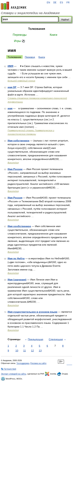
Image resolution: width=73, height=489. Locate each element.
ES (61, 2)
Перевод (30, 57)
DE (55, 2)
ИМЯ (10, 66)
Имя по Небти (16, 258)
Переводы (20, 34)
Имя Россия (15, 197)
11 (24, 350)
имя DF (12, 87)
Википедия (13, 163)
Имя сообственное (19, 226)
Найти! (65, 19)
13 (40, 350)
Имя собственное (18, 140)
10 (16, 350)
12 (32, 350)
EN (48, 2)
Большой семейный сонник (21, 81)
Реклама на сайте (38, 363)
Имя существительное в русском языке (32, 311)
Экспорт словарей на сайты (13, 374)
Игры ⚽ (19, 40)
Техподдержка (22, 363)
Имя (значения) (17, 279)
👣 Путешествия (8, 369)
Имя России (15, 169)
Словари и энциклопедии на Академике (30, 13)
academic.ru (13, 6)
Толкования (36, 28)
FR (67, 2)
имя (10, 108)
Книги (53, 34)
